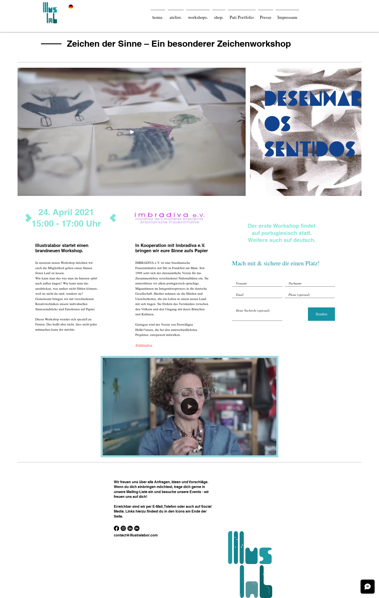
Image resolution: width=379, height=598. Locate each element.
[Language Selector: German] (73, 6)
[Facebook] (116, 528)
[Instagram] (123, 528)
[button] (270, 450)
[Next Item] (353, 132)
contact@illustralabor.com (136, 535)
